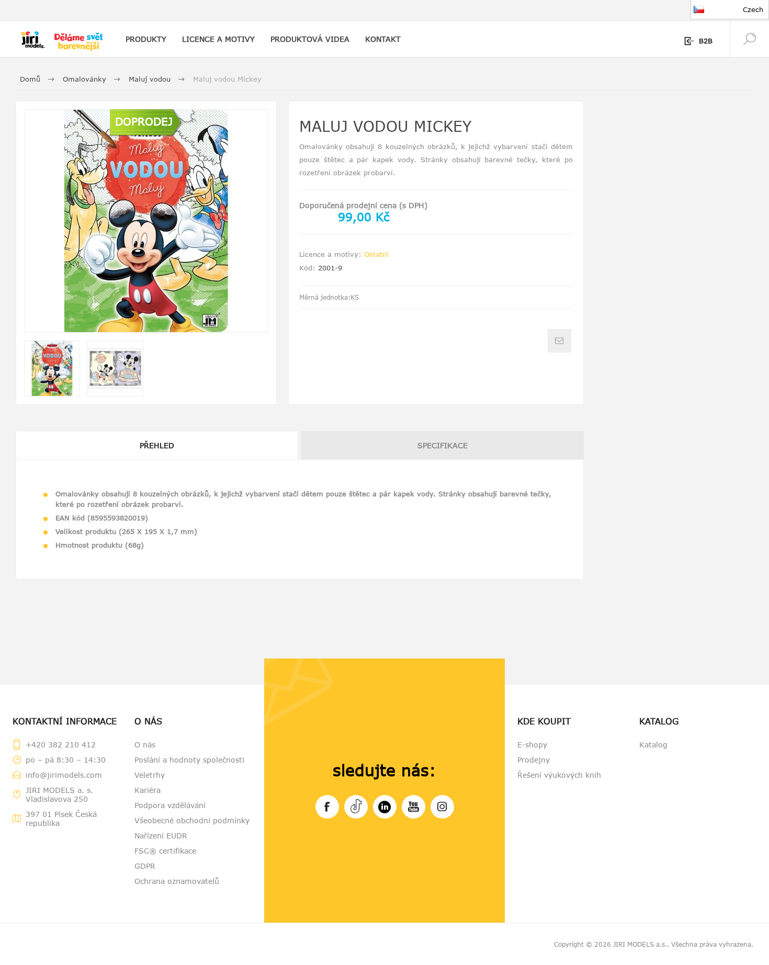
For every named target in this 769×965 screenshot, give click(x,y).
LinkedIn (385, 807)
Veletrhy (149, 774)
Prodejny (533, 759)
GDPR (144, 865)
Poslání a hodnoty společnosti (189, 759)
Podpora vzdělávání (170, 805)
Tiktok (356, 807)
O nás (144, 744)
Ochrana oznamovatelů (176, 881)
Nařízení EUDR (160, 835)
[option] (52, 368)
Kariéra (147, 790)
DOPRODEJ (144, 121)
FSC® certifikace (165, 850)
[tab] (158, 445)
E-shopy (532, 744)
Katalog (653, 744)
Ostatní (376, 254)
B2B (706, 41)
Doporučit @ (559, 341)
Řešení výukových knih (559, 774)
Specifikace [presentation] (442, 445)
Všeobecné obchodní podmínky (192, 820)
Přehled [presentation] (157, 445)
